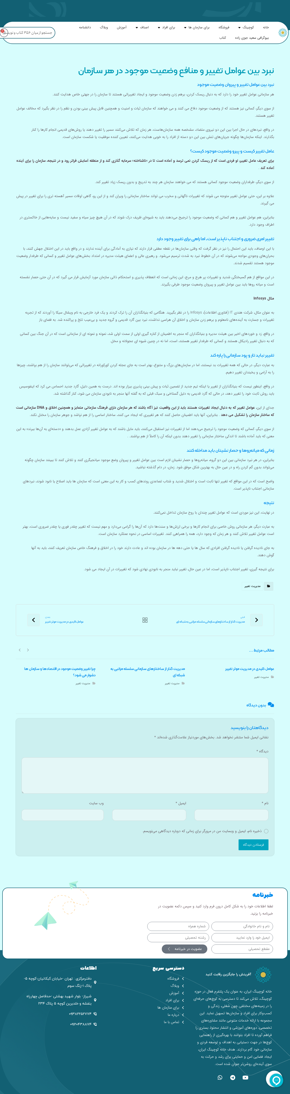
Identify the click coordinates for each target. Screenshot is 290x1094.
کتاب (222, 38)
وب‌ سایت (96, 803)
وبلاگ (104, 27)
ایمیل (181, 803)
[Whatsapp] (220, 1077)
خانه (266, 27)
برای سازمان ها (199, 27)
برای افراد (168, 27)
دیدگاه (262, 751)
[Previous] (27, 649)
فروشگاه (224, 27)
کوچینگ (248, 27)
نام (265, 803)
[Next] (20, 649)
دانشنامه (85, 27)
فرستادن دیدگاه (253, 845)
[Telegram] (232, 1077)
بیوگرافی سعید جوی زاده (252, 38)
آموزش (122, 27)
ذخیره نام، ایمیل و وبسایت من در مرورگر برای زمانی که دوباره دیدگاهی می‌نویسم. (202, 831)
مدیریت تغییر (252, 586)
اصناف (144, 27)
